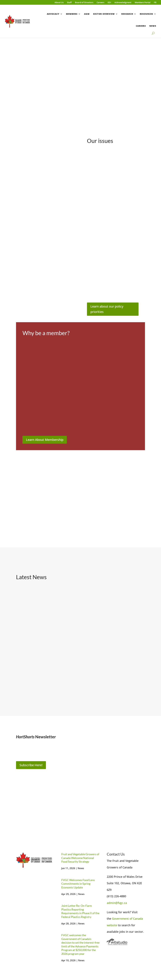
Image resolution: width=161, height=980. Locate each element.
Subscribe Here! (30, 765)
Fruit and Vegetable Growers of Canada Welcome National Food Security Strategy (34, 610)
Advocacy (53, 13)
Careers (100, 2)
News (152, 25)
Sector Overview (104, 13)
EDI (109, 2)
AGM (87, 13)
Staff (69, 2)
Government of (122, 918)
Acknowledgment (122, 2)
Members (72, 13)
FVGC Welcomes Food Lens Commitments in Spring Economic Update (77, 610)
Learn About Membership (44, 440)
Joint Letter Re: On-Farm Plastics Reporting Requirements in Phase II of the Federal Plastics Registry (125, 614)
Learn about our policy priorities (106, 309)
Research (127, 13)
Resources (146, 13)
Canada (138, 918)
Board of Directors (84, 2)
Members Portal (142, 2)
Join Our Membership (81, 823)
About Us (59, 2)
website (112, 925)
